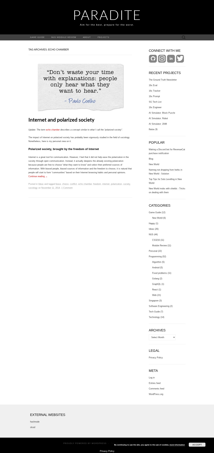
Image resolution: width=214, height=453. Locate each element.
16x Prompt (154, 96)
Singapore (153, 300)
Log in (152, 377)
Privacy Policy (156, 357)
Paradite (107, 16)
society (126, 184)
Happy (152, 223)
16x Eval (153, 85)
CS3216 (156, 240)
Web (154, 295)
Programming (155, 256)
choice (65, 184)
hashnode (34, 421)
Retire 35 (153, 129)
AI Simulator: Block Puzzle (162, 113)
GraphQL (156, 284)
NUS (151, 234)
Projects (103, 37)
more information (177, 444)
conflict (73, 184)
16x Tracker (154, 91)
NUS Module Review (63, 37)
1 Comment (67, 188)
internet (106, 184)
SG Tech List (155, 102)
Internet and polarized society (61, 120)
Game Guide (37, 37)
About (87, 37)
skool (32, 427)
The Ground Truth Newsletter (163, 80)
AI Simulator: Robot (158, 118)
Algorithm (156, 262)
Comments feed (156, 388)
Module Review (159, 245)
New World (154, 164)
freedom (97, 184)
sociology (33, 188)
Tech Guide (154, 311)
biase (58, 184)
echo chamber (53, 129)
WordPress (99, 443)
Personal (153, 251)
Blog (151, 159)
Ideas (41, 184)
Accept (197, 444)
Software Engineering (159, 306)
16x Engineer (155, 107)
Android (155, 267)
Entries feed (154, 383)
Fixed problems (159, 273)
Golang (155, 278)
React (155, 289)
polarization (116, 184)
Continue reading (37, 176)
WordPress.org (156, 394)
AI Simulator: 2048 (158, 124)
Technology (154, 317)
